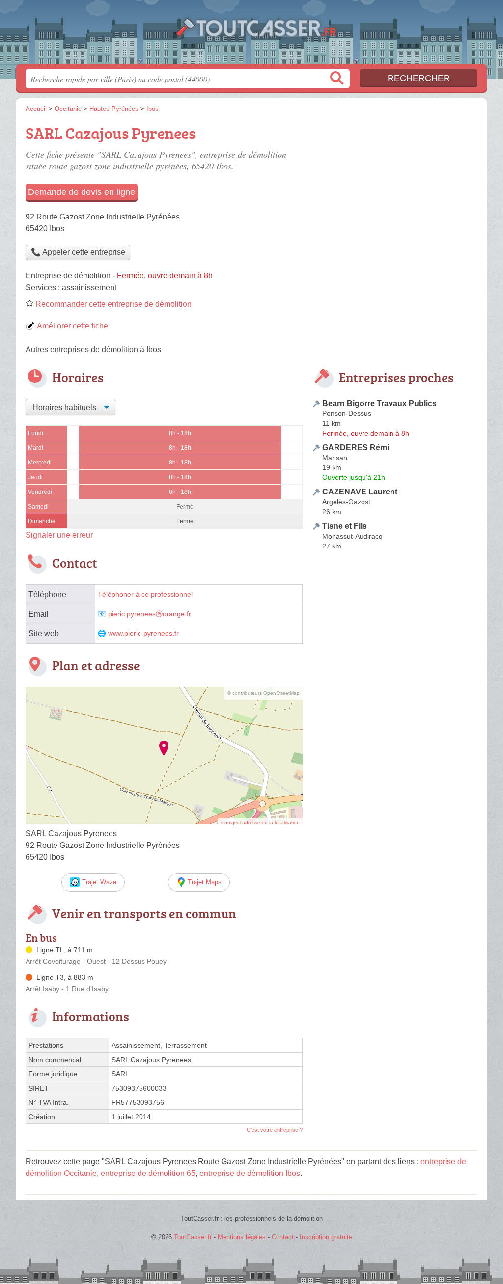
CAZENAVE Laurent (359, 492)
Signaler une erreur (59, 535)
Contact (283, 1237)
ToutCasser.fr (251, 35)
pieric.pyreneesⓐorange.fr (149, 614)
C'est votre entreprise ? (275, 1130)
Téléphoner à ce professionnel (145, 594)
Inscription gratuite (326, 1237)
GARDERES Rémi (355, 447)
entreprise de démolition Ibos (249, 1173)
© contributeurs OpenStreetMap (263, 693)
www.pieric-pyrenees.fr (143, 633)
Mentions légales (242, 1237)
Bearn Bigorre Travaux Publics (379, 403)
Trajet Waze (99, 882)
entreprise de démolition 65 (148, 1173)
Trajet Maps (205, 882)
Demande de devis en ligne (81, 192)
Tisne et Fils (344, 526)
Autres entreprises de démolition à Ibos (93, 349)
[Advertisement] (394, 782)
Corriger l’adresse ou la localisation (260, 822)
